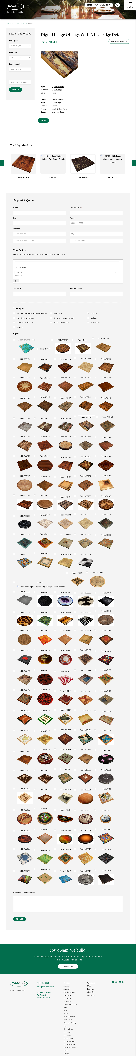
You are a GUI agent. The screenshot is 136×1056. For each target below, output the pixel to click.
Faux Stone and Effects (25, 318)
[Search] (117, 5)
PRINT (43, 121)
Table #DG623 (53, 178)
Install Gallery (68, 1020)
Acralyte (66, 986)
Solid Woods (95, 323)
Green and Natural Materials (64, 318)
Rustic (54, 93)
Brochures (67, 998)
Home (66, 1014)
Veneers (20, 327)
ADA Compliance (69, 992)
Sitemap (66, 1054)
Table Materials (15, 64)
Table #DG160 (83, 178)
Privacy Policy (68, 1038)
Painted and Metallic (61, 323)
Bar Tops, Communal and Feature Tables (32, 313)
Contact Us (68, 966)
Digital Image (57, 90)
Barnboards (58, 313)
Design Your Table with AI (99, 5)
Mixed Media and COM (25, 323)
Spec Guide (91, 983)
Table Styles (13, 52)
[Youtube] (113, 982)
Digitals (17, 23)
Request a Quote (119, 41)
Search (66, 1050)
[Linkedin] (123, 982)
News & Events (68, 1029)
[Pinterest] (120, 982)
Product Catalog (69, 1041)
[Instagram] (116, 982)
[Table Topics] (14, 8)
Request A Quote (69, 1044)
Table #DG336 (23, 178)
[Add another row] (15, 281)
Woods (23, 23)
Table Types (13, 41)
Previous (2, 163)
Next (134, 163)
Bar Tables (67, 995)
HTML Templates (69, 1017)
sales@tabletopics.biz (45, 987)
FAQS (89, 986)
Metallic (94, 318)
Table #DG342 (112, 178)
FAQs (65, 1010)
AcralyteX (67, 989)
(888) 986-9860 (43, 983)
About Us (67, 983)
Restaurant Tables (70, 1047)
